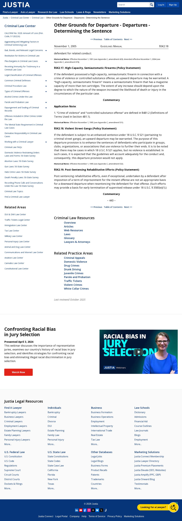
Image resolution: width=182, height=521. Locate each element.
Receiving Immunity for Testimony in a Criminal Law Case (22, 68)
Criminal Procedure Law (15, 86)
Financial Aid (140, 421)
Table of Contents (113, 39)
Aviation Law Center (14, 257)
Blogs (137, 435)
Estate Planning (56, 430)
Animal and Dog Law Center (17, 247)
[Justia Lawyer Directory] (105, 510)
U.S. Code (9, 461)
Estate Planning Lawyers (17, 430)
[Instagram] (89, 510)
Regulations (10, 465)
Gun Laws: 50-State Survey (17, 166)
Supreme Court (12, 470)
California (53, 470)
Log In (161, 5)
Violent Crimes (73, 284)
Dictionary (139, 412)
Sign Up (173, 5)
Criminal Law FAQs (13, 147)
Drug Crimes (71, 265)
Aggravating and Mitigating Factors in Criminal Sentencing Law (22, 43)
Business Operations (102, 416)
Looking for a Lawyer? (153, 507)
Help (84, 516)
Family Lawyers (12, 435)
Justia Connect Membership (149, 456)
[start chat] (173, 507)
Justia (5, 18)
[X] (101, 510)
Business (96, 407)
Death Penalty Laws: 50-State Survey (22, 177)
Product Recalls (99, 470)
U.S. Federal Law (14, 452)
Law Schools (67, 12)
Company (74, 516)
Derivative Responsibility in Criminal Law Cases (23, 135)
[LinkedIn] (76, 510)
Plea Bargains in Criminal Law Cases (21, 61)
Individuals (54, 407)
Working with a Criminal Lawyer (19, 141)
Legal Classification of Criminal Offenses (23, 75)
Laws (67, 234)
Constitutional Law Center (16, 268)
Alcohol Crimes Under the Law (18, 96)
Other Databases (101, 452)
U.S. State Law (57, 452)
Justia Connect (45, 516)
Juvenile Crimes (73, 273)
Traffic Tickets (73, 281)
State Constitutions (58, 456)
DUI (50, 426)
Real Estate (97, 435)
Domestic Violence (75, 261)
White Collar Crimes (76, 288)
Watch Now (18, 372)
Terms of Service (97, 516)
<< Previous (96, 39)
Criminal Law (38, 18)
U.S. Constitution (13, 456)
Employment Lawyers (15, 426)
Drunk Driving (72, 269)
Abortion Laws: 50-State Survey (19, 161)
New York (53, 479)
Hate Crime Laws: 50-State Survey (20, 172)
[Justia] (16, 4)
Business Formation (101, 412)
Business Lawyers (13, 416)
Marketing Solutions (119, 12)
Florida (51, 474)
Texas (51, 483)
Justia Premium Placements (148, 465)
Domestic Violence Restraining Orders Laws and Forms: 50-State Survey (22, 154)
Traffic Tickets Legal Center (17, 219)
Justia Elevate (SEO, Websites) (150, 470)
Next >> (128, 39)
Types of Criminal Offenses (17, 91)
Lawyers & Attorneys (77, 242)
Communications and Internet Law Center (24, 252)
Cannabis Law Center (14, 263)
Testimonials (141, 483)
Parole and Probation (77, 277)
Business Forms (99, 465)
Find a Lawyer (10, 12)
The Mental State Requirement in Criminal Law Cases (24, 126)
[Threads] (93, 510)
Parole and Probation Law (17, 102)
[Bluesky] (97, 510)
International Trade (101, 430)
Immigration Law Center (16, 225)
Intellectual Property (102, 426)
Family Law (53, 435)
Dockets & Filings (13, 483)
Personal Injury (56, 439)
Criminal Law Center (20, 18)
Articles (68, 226)
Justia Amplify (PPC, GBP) (147, 474)
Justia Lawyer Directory (146, 461)
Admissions (140, 416)
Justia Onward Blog (144, 479)
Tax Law (95, 439)
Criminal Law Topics (14, 191)
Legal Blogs (97, 461)
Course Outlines (143, 426)
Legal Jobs (96, 456)
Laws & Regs (83, 12)
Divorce (52, 421)
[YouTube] (80, 510)
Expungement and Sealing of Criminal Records (22, 109)
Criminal (52, 416)
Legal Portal (61, 516)
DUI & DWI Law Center (15, 214)
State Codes (54, 461)
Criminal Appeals (74, 258)
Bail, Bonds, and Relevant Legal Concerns (24, 50)
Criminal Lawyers (13, 421)
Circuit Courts (11, 474)
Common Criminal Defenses (18, 80)
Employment (97, 421)
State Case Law (56, 465)
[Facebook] (85, 510)
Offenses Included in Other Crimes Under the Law (23, 118)
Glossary (69, 238)
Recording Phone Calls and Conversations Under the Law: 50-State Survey (24, 184)
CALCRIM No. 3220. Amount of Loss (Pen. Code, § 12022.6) (24, 35)
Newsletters (99, 12)
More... (7, 444)
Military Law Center (13, 236)
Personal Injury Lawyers (17, 439)
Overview (70, 222)
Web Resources (73, 230)
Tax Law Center (12, 230)
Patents (95, 474)
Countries (96, 483)
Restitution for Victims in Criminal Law (22, 55)
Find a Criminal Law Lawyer (17, 196)
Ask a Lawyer (28, 12)
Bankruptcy (54, 412)
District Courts (12, 479)
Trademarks (97, 479)
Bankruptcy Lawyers (15, 412)
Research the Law (47, 12)
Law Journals (141, 430)
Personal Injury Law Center (17, 241)
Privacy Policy (114, 516)
